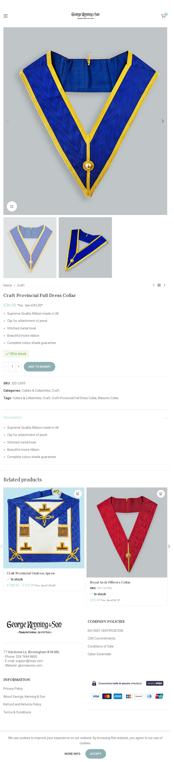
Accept (96, 753)
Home (7, 285)
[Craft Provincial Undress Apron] (43, 528)
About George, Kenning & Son (24, 696)
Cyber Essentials (99, 654)
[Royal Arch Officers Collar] (127, 533)
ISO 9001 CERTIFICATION (105, 631)
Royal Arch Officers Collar (110, 582)
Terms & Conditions (17, 712)
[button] (7, 121)
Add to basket (39, 366)
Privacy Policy (13, 688)
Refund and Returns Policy (22, 704)
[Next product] (164, 285)
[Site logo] (85, 15)
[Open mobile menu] (5, 15)
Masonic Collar (108, 398)
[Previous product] (153, 285)
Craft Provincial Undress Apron (31, 573)
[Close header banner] (165, 4)
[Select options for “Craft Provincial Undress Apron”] (78, 494)
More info (73, 753)
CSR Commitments (101, 638)
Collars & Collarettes (36, 390)
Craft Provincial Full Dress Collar (74, 398)
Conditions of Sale (101, 646)
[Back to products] (159, 285)
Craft (20, 285)
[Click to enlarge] (12, 206)
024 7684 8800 (26, 656)
